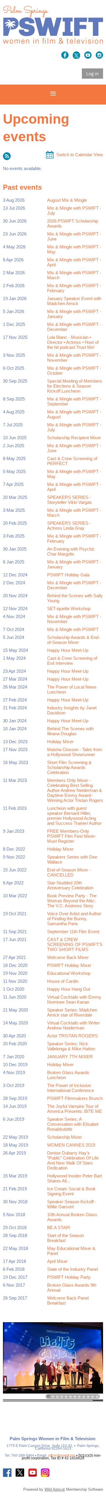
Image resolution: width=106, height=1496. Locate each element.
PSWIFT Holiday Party (69, 1277)
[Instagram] (99, 55)
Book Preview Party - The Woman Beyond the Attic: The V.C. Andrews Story (72, 900)
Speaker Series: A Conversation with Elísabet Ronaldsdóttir (72, 1124)
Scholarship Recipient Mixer (74, 437)
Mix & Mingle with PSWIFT (73, 629)
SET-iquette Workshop (68, 608)
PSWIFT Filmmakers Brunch (75, 1098)
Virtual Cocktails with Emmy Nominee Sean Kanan (74, 999)
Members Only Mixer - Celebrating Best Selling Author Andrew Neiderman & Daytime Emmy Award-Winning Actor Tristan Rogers (75, 790)
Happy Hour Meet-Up (67, 650)
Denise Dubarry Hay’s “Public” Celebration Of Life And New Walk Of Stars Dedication (73, 1160)
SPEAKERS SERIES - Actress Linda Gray (69, 526)
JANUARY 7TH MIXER (70, 1056)
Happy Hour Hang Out (68, 989)
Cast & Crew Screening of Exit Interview (72, 661)
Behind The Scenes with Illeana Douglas (70, 731)
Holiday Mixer (60, 741)
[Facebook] (65, 55)
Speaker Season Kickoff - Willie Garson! (71, 1204)
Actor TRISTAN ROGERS (72, 1035)
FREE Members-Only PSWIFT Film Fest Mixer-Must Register (71, 836)
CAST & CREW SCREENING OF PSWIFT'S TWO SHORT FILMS (74, 944)
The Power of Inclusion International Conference (70, 1088)
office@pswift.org (61, 1455)
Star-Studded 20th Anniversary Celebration (70, 885)
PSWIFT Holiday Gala (68, 574)
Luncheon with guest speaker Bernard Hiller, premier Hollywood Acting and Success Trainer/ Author (74, 816)
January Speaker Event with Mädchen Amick (74, 301)
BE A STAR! (58, 1227)
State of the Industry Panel (72, 1269)
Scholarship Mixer (64, 1137)
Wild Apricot (54, 1489)
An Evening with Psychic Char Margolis (71, 551)
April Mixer (57, 1261)
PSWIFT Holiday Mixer (69, 965)
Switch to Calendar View (79, 154)
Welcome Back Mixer (68, 957)
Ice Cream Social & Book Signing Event (71, 1191)
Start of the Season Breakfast (65, 1238)
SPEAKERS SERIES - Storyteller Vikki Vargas (69, 500)
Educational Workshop (68, 973)
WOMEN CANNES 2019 (71, 1144)
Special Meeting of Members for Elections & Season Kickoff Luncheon (74, 385)
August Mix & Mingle (67, 200)
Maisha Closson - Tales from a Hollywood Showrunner (74, 752)
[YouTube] (88, 55)
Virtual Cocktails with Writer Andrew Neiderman (73, 1025)
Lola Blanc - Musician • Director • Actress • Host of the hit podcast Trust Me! (73, 342)
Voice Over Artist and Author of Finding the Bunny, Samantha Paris (74, 918)
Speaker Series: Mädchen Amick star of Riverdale (72, 1012)
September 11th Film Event (73, 931)
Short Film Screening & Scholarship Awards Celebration (69, 767)
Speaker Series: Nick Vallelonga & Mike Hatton (71, 1046)
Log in (92, 73)
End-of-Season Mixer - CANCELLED (69, 872)
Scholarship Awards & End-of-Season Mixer (73, 640)
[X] (76, 55)
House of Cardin (62, 981)
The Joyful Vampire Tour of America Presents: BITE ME (74, 1109)
